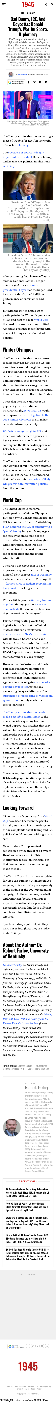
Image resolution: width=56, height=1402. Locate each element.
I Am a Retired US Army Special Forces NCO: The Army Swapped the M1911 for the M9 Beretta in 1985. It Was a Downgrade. (27, 1239)
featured (43, 1066)
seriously (9, 166)
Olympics (15, 1069)
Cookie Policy (36, 1388)
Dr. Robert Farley (12, 965)
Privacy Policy (45, 1386)
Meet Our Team (20, 1386)
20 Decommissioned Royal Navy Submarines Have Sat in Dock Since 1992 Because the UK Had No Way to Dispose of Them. (27, 1193)
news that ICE (32, 411)
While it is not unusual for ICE (22, 432)
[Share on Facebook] (28, 82)
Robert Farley (22, 74)
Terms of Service (22, 1388)
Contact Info (33, 1386)
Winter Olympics (41, 1069)
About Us (8, 1386)
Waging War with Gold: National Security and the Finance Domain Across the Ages (27, 1019)
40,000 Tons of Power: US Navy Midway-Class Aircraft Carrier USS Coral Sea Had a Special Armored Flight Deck (27, 1207)
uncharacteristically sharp (19, 635)
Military (6, 1069)
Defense (21, 1066)
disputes (42, 635)
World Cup (41, 320)
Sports (30, 1069)
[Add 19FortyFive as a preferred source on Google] (16, 82)
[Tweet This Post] (34, 82)
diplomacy (21, 145)
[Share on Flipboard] (40, 82)
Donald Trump (32, 1066)
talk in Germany (41, 575)
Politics (23, 1069)
